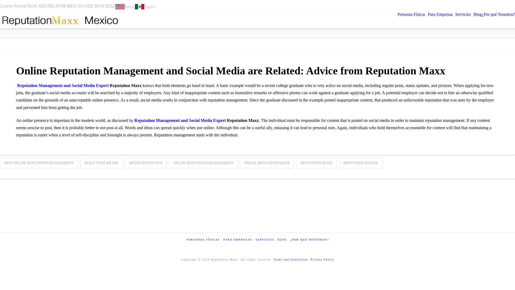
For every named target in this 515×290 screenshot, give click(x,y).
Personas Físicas (203, 239)
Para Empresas (237, 239)
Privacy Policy (322, 259)
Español (149, 6)
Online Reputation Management (203, 163)
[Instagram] (498, 6)
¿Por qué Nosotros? (309, 239)
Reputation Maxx (316, 163)
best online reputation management (39, 163)
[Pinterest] (505, 6)
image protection (146, 163)
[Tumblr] (512, 6)
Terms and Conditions (290, 259)
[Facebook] (464, 6)
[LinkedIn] (478, 6)
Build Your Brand (101, 163)
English (130, 6)
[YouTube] (491, 6)
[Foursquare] (485, 6)
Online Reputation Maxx (267, 163)
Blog (282, 239)
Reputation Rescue (360, 163)
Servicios (265, 239)
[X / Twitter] (471, 6)
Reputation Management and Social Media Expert (63, 85)
